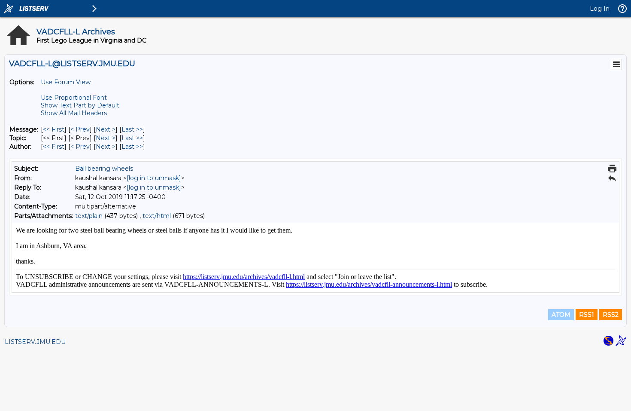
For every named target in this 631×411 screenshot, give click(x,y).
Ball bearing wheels (104, 168)
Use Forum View (66, 82)
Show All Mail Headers (74, 113)
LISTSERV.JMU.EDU (35, 342)
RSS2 (611, 315)
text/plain (89, 216)
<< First (53, 129)
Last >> (132, 129)
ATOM (561, 315)
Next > (105, 129)
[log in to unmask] (154, 178)
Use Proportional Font (74, 97)
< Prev (80, 129)
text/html (157, 216)
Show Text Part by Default (80, 105)
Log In (600, 8)
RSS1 (586, 315)
